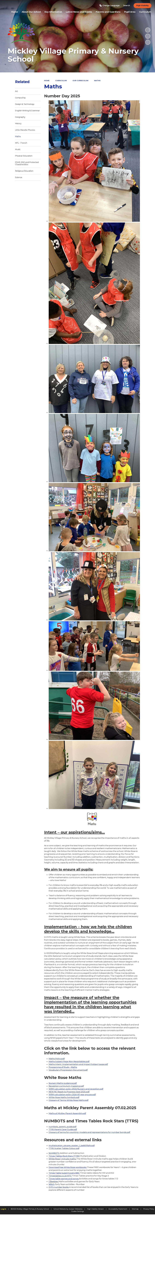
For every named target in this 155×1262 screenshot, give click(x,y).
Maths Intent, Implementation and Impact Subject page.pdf (78, 1064)
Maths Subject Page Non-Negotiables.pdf (69, 1061)
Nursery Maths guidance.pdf (63, 1083)
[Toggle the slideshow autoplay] (147, 30)
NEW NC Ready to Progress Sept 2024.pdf (69, 1092)
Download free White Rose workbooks (68, 1167)
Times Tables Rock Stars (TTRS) (64, 1156)
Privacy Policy (148, 1209)
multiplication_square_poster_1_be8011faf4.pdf (72, 1145)
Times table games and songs (64, 1178)
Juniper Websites (75, 1209)
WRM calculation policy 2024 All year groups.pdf (72, 1094)
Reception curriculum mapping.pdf (66, 1086)
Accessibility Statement (117, 1209)
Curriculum (61, 81)
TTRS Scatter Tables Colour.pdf (64, 1148)
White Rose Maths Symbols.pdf (64, 1097)
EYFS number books (59, 1187)
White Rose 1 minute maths (62, 1159)
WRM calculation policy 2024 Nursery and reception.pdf (76, 1089)
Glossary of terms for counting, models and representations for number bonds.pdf (89, 1132)
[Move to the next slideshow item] (147, 42)
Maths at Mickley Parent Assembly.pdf (67, 1113)
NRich (52, 1184)
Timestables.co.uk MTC (60, 1176)
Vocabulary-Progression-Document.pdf (68, 1070)
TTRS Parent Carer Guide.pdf (63, 1129)
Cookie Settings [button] (77, 1211)
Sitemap (135, 1209)
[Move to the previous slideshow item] (147, 36)
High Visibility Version (95, 1209)
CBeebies (54, 1181)
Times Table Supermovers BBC (64, 1173)
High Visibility (142, 5)
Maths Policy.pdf (57, 1059)
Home (46, 81)
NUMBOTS (54, 1153)
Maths (97, 81)
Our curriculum (80, 81)
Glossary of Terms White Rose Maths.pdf (68, 1100)
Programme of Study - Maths (63, 1067)
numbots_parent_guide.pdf (62, 1126)
